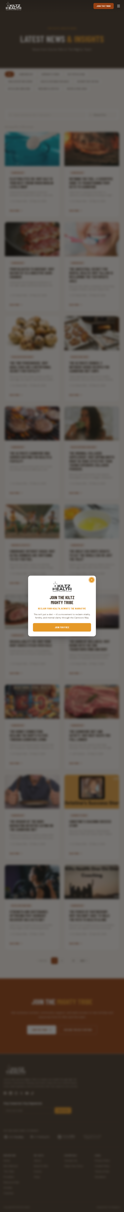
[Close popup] (91, 579)
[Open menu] (119, 6)
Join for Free (62, 627)
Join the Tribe (103, 6)
